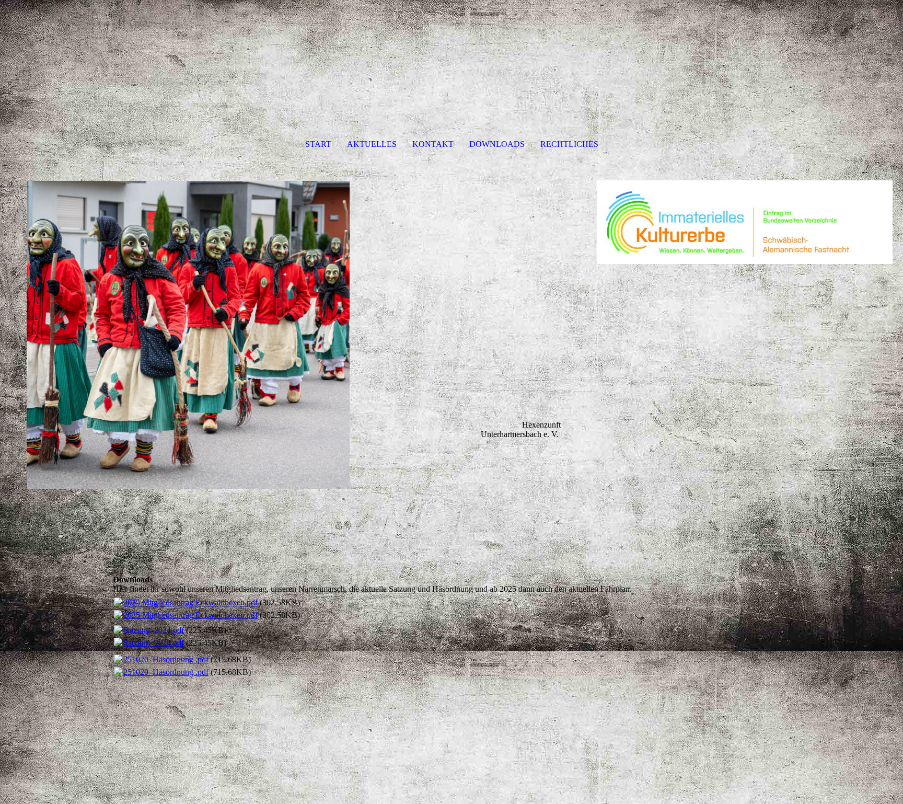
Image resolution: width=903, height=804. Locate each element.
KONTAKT (433, 144)
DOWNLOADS (497, 144)
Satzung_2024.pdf (153, 630)
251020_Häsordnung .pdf (166, 659)
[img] (293, 355)
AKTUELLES (372, 144)
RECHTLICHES (569, 144)
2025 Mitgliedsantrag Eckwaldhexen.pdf (190, 602)
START (318, 144)
